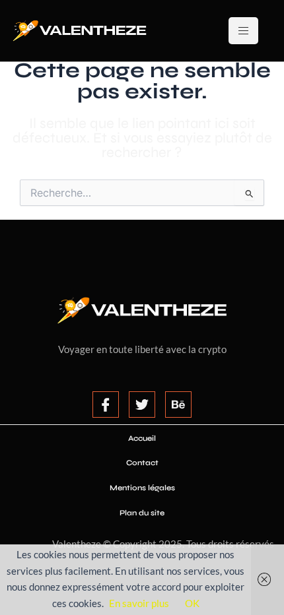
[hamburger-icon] (243, 30)
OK (192, 603)
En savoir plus (139, 603)
